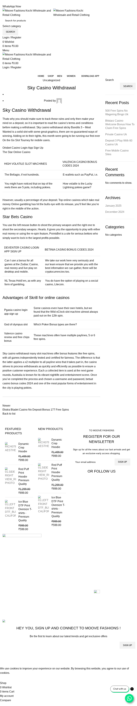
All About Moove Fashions (109, 542)
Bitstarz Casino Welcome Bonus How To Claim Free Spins (119, 124)
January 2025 (113, 205)
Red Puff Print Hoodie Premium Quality (23, 477)
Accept (6, 678)
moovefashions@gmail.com (19, 589)
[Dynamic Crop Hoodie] (10, 452)
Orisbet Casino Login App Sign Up (23, 147)
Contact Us (54, 561)
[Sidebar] (4, 662)
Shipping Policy (103, 558)
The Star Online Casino (16, 152)
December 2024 (114, 211)
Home (51, 542)
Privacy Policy (102, 565)
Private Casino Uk (116, 134)
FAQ (96, 571)
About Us (53, 548)
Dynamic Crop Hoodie (23, 447)
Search (109, 80)
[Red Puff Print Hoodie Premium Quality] (10, 481)
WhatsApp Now (12, 6)
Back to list (9, 413)
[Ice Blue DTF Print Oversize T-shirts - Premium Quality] (10, 515)
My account (55, 567)
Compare (53, 555)
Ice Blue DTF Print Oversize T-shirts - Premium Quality (25, 511)
